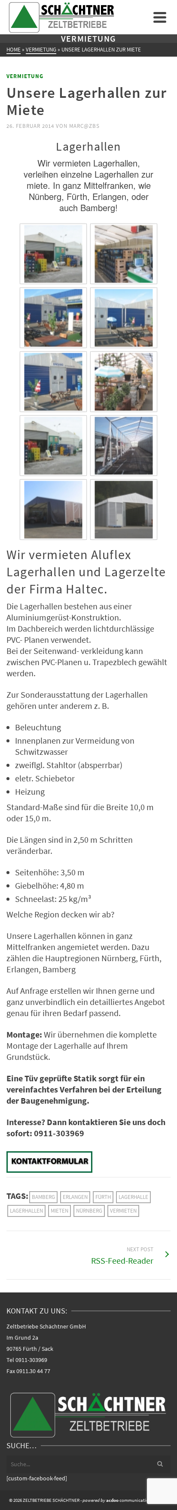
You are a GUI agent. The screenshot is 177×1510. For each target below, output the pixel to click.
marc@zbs (84, 126)
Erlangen (75, 1197)
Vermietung (24, 76)
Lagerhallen (26, 1210)
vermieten (123, 1210)
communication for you (124, 1500)
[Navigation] (160, 17)
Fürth (103, 1197)
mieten (59, 1210)
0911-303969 (31, 1360)
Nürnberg (89, 1210)
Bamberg (43, 1197)
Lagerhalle (133, 1197)
